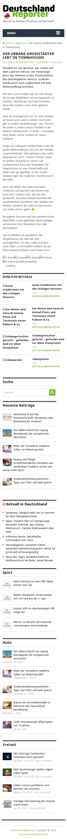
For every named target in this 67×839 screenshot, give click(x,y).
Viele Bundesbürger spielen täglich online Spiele (33, 771)
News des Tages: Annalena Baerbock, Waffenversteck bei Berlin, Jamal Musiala (29, 558)
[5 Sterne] (9, 262)
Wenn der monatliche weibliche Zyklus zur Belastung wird (31, 447)
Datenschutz (40, 834)
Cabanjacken (40, 359)
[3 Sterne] (33, 257)
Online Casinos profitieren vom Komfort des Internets (31, 786)
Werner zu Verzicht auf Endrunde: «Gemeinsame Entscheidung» (32, 623)
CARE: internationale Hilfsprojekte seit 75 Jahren (33, 723)
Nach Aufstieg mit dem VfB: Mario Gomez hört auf (33, 583)
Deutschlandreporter (21, 62)
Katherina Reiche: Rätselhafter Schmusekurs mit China (23, 538)
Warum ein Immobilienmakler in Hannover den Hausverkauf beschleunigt (31, 706)
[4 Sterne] (45, 257)
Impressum (25, 834)
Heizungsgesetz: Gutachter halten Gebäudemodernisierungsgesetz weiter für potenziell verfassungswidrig (30, 548)
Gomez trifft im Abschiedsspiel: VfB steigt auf (33, 610)
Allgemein (20, 43)
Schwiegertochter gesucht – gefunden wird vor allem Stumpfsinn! (48, 339)
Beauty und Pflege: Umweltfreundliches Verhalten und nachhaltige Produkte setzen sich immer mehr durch (28, 465)
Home (9, 43)
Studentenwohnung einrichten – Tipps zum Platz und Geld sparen (32, 480)
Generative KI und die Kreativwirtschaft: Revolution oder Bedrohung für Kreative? (33, 417)
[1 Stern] (8, 257)
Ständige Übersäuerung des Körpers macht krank (34, 802)
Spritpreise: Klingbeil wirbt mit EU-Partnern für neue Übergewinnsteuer (30, 514)
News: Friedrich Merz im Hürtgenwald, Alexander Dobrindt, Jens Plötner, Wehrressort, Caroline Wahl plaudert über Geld (30, 526)
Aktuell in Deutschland (26, 504)
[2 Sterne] (20, 257)
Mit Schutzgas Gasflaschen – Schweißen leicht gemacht (30, 755)
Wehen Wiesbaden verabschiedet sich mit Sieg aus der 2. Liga (32, 596)
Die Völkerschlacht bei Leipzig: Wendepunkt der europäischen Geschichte (31, 433)
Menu (11, 33)
